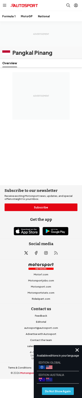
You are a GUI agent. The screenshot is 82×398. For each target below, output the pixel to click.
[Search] (68, 5)
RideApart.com (41, 298)
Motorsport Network (33, 372)
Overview (9, 63)
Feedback (41, 315)
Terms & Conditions (19, 367)
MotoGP (27, 16)
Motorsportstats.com (41, 292)
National (44, 16)
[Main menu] (4, 5)
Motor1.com (41, 274)
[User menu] (76, 5)
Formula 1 (8, 16)
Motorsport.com (41, 286)
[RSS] (56, 253)
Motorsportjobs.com (41, 280)
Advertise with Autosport (41, 333)
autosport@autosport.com (41, 327)
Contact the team (41, 340)
